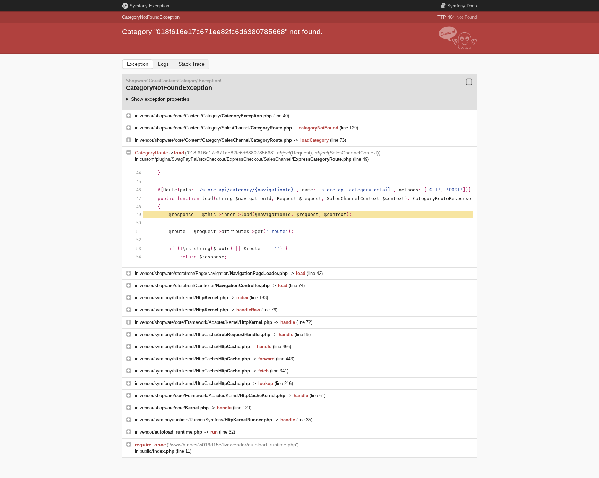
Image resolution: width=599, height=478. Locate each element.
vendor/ (171, 432)
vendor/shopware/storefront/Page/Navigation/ (214, 273)
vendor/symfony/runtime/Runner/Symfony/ (206, 419)
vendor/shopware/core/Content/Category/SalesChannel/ (216, 128)
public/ (157, 451)
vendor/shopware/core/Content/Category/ (206, 115)
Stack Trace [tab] (192, 64)
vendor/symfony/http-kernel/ (184, 297)
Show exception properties (160, 99)
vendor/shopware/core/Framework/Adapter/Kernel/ (206, 322)
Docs (462, 5)
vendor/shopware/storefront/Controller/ (205, 285)
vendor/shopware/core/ (174, 407)
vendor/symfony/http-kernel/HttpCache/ (205, 334)
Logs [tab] (163, 64)
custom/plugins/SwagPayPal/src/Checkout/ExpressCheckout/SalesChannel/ (245, 159)
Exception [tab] (137, 64)
